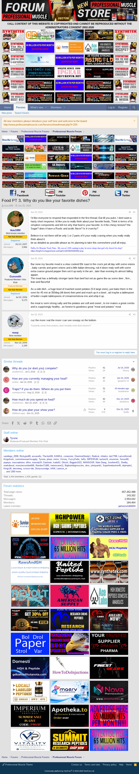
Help (121, 764)
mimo (56, 459)
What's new (36, 107)
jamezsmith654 (126, 506)
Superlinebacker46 (112, 465)
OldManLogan (18, 413)
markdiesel (9, 465)
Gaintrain (47, 462)
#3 (134, 314)
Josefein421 (17, 372)
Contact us (76, 764)
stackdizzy (124, 402)
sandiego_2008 (11, 456)
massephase (18, 462)
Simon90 (124, 459)
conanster (68, 456)
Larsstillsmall (124, 456)
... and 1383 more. (13, 471)
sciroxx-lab (28, 468)
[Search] (134, 107)
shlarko (104, 456)
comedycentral (19, 392)
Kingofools (9, 459)
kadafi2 (56, 462)
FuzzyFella (73, 459)
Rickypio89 (25, 456)
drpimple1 (127, 465)
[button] (46, 107)
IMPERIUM (92, 459)
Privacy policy (110, 764)
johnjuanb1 (96, 465)
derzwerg (17, 468)
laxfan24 (104, 459)
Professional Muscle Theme (19, 764)
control (15, 382)
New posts (7, 113)
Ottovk (65, 462)
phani (49, 459)
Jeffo (83, 459)
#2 (134, 258)
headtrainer (123, 391)
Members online (14, 450)
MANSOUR (88, 462)
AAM (52, 468)
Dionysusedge (42, 468)
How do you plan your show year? (33, 409)
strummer (113, 459)
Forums (20, 107)
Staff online (11, 432)
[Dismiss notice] (134, 121)
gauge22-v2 (123, 381)
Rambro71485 (42, 465)
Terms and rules (92, 764)
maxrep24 (37, 462)
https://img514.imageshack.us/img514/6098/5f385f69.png (57, 251)
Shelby (124, 462)
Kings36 (8, 468)
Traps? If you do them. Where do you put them (41, 389)
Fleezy (126, 370)
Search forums (22, 113)
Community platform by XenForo (70, 771)
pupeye (7, 462)
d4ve (28, 462)
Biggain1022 (76, 462)
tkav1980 (8, 205)
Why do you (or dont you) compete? (34, 368)
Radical (95, 456)
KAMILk (58, 456)
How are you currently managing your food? (39, 378)
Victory (63, 459)
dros (87, 465)
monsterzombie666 (25, 465)
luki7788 (113, 456)
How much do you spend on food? (33, 399)
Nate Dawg (101, 462)
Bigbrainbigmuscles (74, 465)
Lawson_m (62, 468)
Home (7, 107)
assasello (36, 456)
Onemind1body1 (83, 456)
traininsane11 (57, 465)
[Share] (130, 212)
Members (56, 107)
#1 (134, 212)
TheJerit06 (48, 456)
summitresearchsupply (26, 459)
